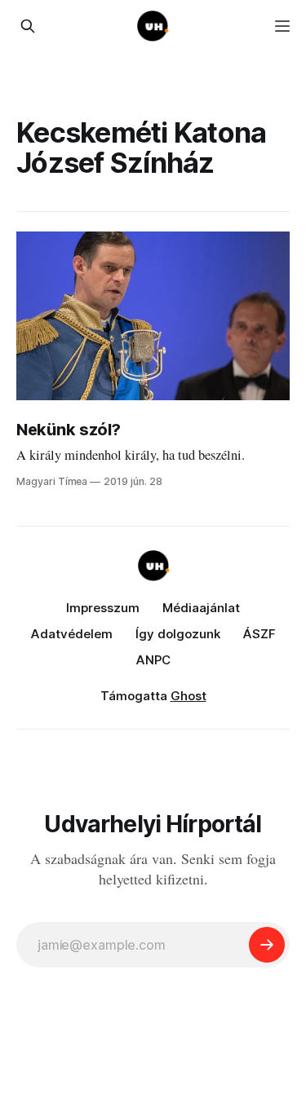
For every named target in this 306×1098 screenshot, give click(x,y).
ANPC (153, 660)
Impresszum (103, 607)
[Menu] (282, 26)
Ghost (188, 695)
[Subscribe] (267, 945)
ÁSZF (259, 634)
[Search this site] (28, 26)
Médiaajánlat (201, 607)
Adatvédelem (72, 634)
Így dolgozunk (177, 634)
